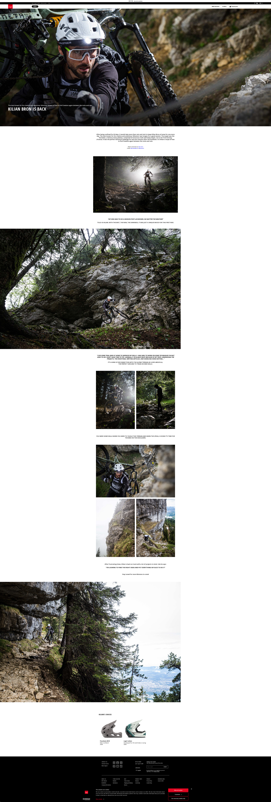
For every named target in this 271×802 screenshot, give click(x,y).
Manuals (137, 780)
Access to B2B (160, 780)
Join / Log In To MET (36, 3)
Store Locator (44, 3)
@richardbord (134, 148)
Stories (224, 6)
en (262, 3)
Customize (177, 794)
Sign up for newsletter (138, 1)
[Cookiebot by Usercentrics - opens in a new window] (86, 799)
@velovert (141, 148)
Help (49, 3)
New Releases (215, 6)
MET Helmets (104, 780)
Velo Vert (140, 146)
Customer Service (105, 763)
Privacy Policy (156, 771)
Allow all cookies (178, 790)
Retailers (114, 780)
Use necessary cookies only (178, 798)
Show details (99, 799)
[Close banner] (191, 788)
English (139, 770)
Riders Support (105, 765)
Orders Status (127, 780)
